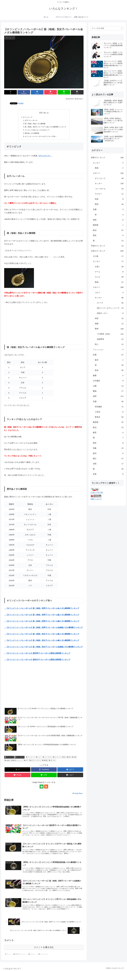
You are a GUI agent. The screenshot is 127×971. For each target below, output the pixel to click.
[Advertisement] (44, 324)
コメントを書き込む (44, 947)
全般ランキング (96, 499)
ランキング (58, 757)
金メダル (53, 760)
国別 (69, 757)
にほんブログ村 (96, 492)
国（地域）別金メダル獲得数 (35, 123)
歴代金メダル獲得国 (32, 133)
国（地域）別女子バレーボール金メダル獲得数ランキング (45, 127)
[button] (77, 92)
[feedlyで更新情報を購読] (42, 786)
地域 (75, 757)
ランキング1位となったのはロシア (37, 130)
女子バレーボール (31, 120)
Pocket (20, 103)
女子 (27, 760)
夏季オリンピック (18, 760)
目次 (41, 113)
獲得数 (45, 760)
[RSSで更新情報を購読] (46, 786)
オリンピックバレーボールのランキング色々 (41, 136)
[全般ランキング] (95, 496)
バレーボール (20, 757)
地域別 (8, 760)
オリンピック (27, 117)
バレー (39, 757)
